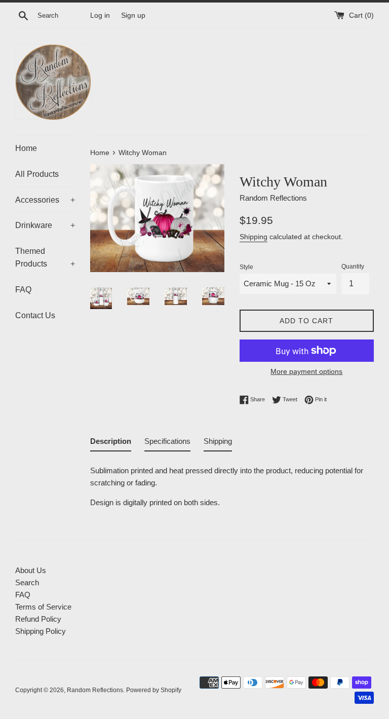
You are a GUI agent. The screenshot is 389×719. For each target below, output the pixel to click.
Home (26, 148)
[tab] (110, 443)
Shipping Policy (40, 631)
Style (246, 267)
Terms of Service (43, 606)
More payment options (306, 371)
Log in (100, 15)
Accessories (45, 200)
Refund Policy (38, 619)
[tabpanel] (232, 484)
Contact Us (35, 315)
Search (27, 582)
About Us (30, 570)
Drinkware (45, 225)
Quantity (352, 266)
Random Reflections (95, 690)
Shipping (253, 237)
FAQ (23, 289)
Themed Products (45, 258)
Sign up (133, 15)
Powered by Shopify (153, 690)
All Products (37, 174)
